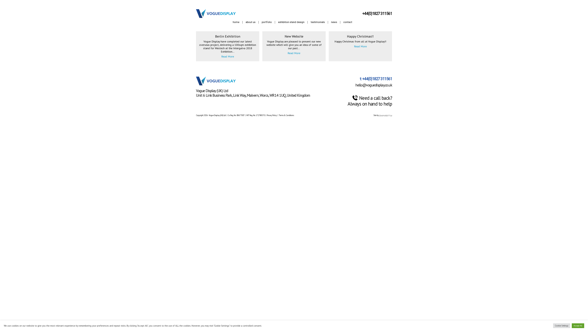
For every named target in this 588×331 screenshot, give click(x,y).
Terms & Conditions (286, 115)
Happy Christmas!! (360, 36)
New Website (294, 36)
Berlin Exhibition (227, 36)
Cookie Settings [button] (561, 325)
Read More (227, 56)
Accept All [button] (578, 325)
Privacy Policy (272, 115)
